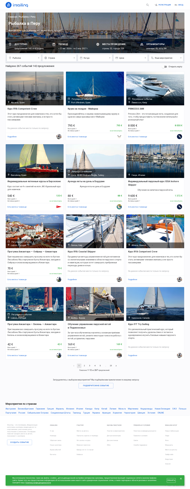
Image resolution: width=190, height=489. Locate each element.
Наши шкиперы (55, 445)
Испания (70, 409)
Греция (50, 409)
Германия (40, 409)
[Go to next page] (116, 366)
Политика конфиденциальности (145, 431)
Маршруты (169, 445)
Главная (12, 16)
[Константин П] (119, 355)
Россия (21, 413)
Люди (167, 436)
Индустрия (169, 459)
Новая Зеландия (162, 409)
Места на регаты (83, 431)
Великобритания (26, 409)
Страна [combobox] (51, 58)
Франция (106, 413)
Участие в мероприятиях (116, 431)
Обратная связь (55, 440)
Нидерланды (146, 409)
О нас (52, 431)
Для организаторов (114, 436)
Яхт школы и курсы (83, 440)
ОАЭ (174, 409)
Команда (53, 436)
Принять (171, 480)
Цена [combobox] (121, 58)
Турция (86, 413)
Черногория (129, 413)
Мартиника (133, 409)
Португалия (11, 413)
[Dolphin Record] (59, 279)
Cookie (136, 440)
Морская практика (83, 445)
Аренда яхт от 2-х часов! (85, 450)
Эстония (151, 413)
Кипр (97, 409)
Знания (168, 464)
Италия (79, 409)
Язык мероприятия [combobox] (163, 58)
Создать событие (19, 442)
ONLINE (161, 413)
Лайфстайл (169, 454)
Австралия (11, 409)
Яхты (167, 440)
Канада (88, 409)
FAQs (109, 445)
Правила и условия (140, 436)
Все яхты (53, 454)
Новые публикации (172, 431)
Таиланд (77, 413)
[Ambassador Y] (119, 207)
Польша (182, 409)
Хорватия (117, 413)
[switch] (163, 66)
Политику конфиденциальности (38, 483)
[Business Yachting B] (59, 207)
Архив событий (55, 450)
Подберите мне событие (96, 385)
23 (111, 366)
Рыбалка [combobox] (17, 58)
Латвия (112, 409)
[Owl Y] (119, 136)
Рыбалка (24, 16)
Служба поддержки (140, 445)
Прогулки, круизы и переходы (87, 436)
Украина (96, 413)
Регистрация (165, 5)
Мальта (122, 409)
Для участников (112, 440)
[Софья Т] (179, 136)
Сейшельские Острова (38, 413)
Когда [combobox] (86, 58)
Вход (180, 5)
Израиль (60, 409)
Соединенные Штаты (61, 413)
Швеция (141, 413)
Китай (104, 409)
